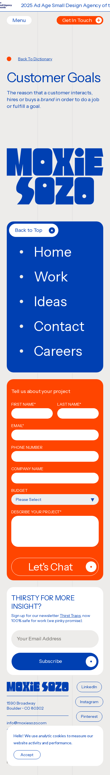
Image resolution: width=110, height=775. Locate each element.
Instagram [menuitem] (89, 701)
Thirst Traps (70, 615)
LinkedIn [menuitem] (89, 686)
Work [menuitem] (51, 277)
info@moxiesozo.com (27, 722)
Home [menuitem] (53, 252)
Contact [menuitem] (59, 326)
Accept (27, 754)
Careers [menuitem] (58, 351)
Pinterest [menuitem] (89, 716)
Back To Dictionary (35, 58)
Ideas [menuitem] (50, 301)
